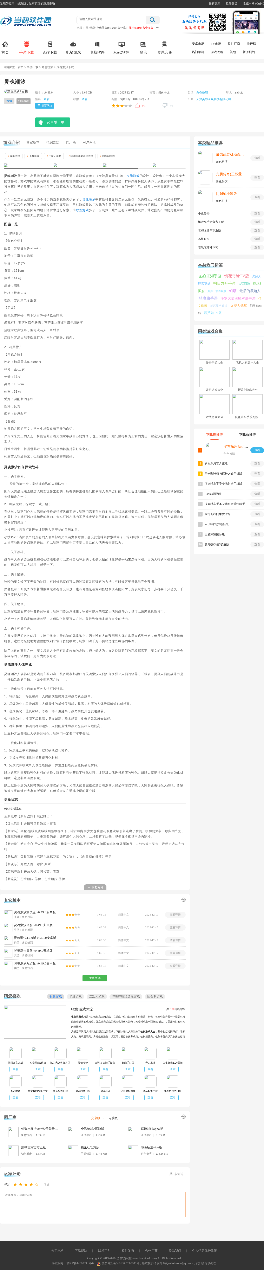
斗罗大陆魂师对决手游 (238, 298)
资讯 (143, 52)
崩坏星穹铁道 (218, 305)
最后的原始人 (249, 291)
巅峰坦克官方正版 (33, 1147)
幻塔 (233, 291)
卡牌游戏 (33, 156)
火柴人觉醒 (238, 305)
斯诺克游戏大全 (247, 389)
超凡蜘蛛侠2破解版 (217, 544)
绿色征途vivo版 (151, 1147)
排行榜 (251, 43)
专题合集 (164, 52)
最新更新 (214, 3)
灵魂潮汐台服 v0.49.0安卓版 (33, 925)
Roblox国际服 (213, 493)
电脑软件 (97, 52)
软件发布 (128, 1250)
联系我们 (175, 1250)
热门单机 (198, 52)
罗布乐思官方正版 (216, 463)
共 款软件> (176, 1009)
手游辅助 (86, 1153)
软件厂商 (234, 43)
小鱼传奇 (204, 213)
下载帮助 (81, 1250)
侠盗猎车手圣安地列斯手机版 (223, 483)
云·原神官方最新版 (217, 524)
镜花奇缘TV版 (236, 276)
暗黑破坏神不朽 (208, 247)
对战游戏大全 (214, 417)
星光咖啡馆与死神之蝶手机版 (223, 473)
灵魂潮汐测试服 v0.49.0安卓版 (35, 912)
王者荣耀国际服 (215, 534)
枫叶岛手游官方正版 (211, 222)
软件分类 (231, 3)
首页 (5, 52)
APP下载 (50, 52)
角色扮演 (47, 67)
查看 (47, 99)
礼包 (233, 52)
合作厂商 (151, 1250)
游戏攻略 (217, 52)
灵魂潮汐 (88, 199)
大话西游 (244, 283)
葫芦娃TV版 (213, 313)
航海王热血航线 (216, 291)
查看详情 (175, 914)
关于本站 (57, 1250)
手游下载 (26, 52)
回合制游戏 (107, 156)
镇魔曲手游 (208, 298)
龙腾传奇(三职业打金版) (234, 174)
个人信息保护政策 (204, 1250)
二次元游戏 (54, 156)
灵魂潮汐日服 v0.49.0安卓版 (33, 950)
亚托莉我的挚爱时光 (218, 514)
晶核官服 (204, 238)
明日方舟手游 (224, 283)
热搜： (81, 27)
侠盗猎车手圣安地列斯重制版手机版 (226, 504)
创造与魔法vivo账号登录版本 (39, 1128)
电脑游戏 (73, 52)
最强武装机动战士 (230, 154)
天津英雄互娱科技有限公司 (213, 99)
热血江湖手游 (210, 276)
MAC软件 (121, 52)
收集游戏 (14, 156)
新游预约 (249, 52)
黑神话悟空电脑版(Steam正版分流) (106, 27)
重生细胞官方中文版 (141, 27)
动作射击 (86, 1135)
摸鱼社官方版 (90, 1147)
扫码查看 (23, 101)
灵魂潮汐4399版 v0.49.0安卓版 (35, 937)
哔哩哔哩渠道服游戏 (80, 156)
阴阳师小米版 (226, 194)
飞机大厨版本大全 (247, 362)
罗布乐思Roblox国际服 (241, 447)
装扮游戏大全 (214, 389)
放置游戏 (82, 210)
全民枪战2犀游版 (92, 1128)
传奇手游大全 (214, 362)
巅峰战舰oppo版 (152, 1128)
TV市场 (216, 43)
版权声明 (104, 1250)
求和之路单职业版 (209, 230)
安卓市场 (198, 43)
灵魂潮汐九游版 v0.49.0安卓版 (35, 963)
